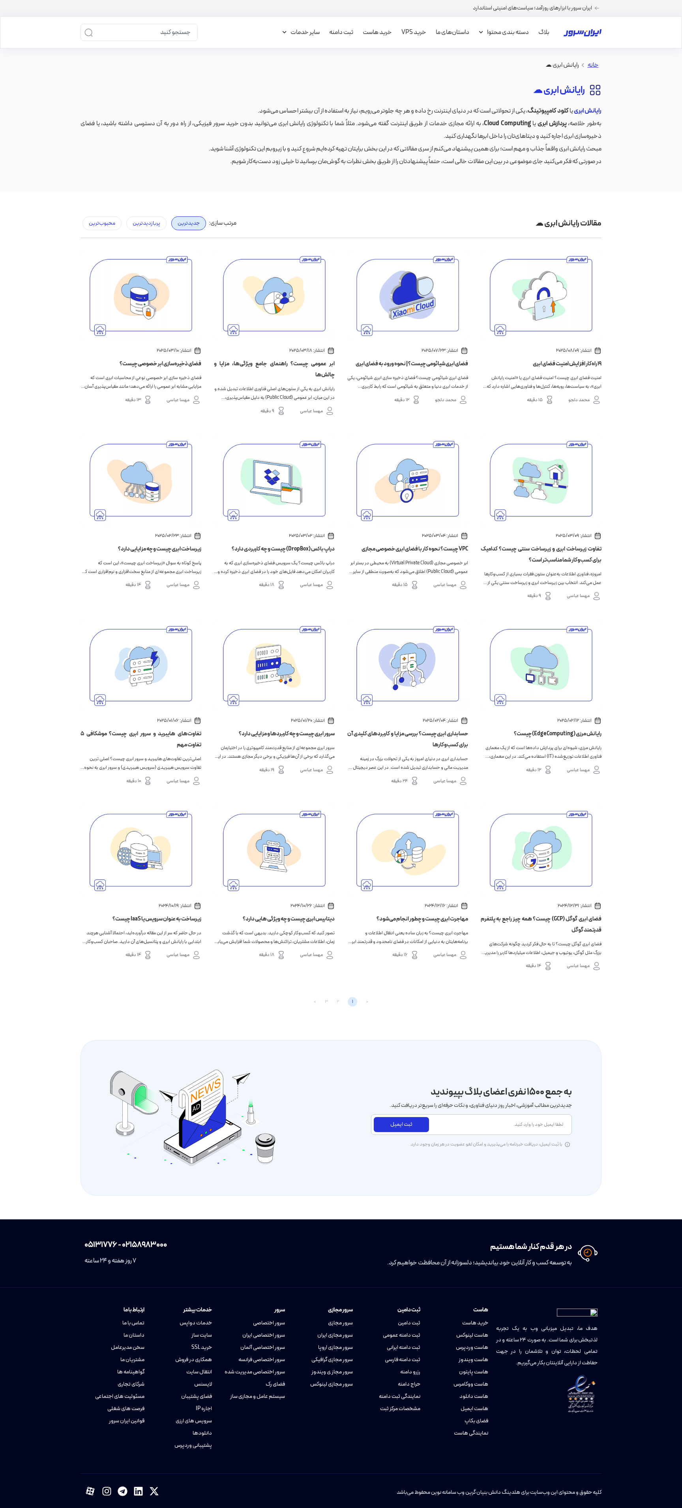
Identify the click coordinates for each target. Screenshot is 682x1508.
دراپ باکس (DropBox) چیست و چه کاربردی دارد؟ (283, 549)
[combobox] (146, 32)
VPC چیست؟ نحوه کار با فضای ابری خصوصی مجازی (415, 549)
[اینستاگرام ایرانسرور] (107, 1491)
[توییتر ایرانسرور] (154, 1491)
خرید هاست (377, 32)
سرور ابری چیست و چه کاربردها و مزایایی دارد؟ (287, 734)
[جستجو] (89, 32)
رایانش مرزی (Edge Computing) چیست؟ (557, 734)
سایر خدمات (305, 32)
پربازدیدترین (146, 223)
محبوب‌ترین (102, 223)
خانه (593, 65)
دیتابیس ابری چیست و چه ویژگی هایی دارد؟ (289, 919)
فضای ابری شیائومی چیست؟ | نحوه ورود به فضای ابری (412, 364)
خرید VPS (413, 32)
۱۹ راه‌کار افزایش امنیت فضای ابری (567, 364)
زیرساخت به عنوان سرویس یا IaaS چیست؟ (156, 919)
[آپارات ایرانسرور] (90, 1491)
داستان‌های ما (452, 32)
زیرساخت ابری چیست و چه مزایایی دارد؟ (159, 549)
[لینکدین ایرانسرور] (138, 1491)
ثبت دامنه (341, 32)
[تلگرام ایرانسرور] (122, 1491)
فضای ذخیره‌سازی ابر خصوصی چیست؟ (160, 364)
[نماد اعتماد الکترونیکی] (582, 1394)
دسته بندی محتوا (508, 32)
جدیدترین (189, 223)
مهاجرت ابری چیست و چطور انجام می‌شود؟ (422, 919)
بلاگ (543, 32)
